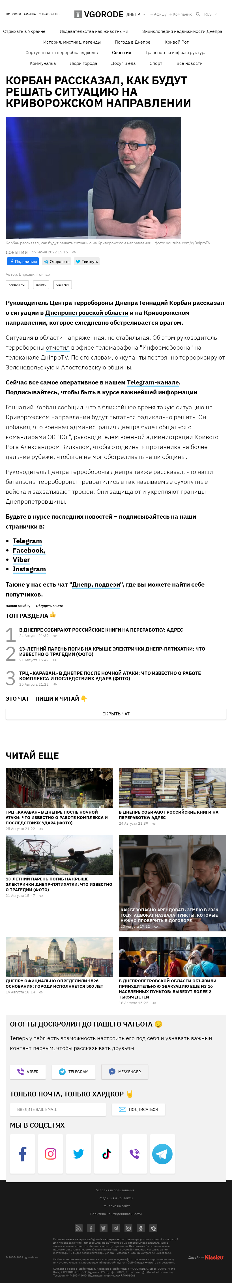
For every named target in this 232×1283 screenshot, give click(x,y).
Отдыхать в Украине (24, 31)
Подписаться (143, 1109)
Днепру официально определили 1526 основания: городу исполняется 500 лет (54, 983)
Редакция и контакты (116, 1198)
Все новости (190, 63)
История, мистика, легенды (72, 42)
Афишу (160, 14)
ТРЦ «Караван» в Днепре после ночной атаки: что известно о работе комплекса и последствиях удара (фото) (110, 676)
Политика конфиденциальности (116, 1214)
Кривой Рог (177, 42)
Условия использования (115, 1190)
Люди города (83, 63)
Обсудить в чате (49, 606)
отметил (58, 347)
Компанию (182, 14)
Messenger (129, 1071)
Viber (21, 559)
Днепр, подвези (96, 584)
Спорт (156, 63)
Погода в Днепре (133, 42)
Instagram (29, 568)
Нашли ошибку (18, 606)
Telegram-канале (153, 382)
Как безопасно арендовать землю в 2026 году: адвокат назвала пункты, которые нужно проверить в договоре (169, 915)
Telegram (27, 540)
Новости (13, 14)
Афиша (30, 14)
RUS (208, 14)
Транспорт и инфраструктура (176, 52)
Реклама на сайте (117, 1206)
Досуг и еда (123, 63)
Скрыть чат (116, 714)
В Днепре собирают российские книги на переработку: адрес (101, 630)
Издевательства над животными (94, 31)
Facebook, (29, 550)
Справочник (50, 14)
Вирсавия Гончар (34, 274)
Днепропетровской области (86, 312)
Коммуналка (43, 63)
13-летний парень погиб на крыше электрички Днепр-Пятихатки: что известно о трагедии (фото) (112, 651)
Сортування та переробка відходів (61, 52)
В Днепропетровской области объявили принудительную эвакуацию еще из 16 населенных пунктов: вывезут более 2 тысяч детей (167, 989)
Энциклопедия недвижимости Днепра (182, 31)
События (121, 52)
